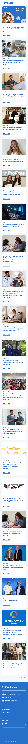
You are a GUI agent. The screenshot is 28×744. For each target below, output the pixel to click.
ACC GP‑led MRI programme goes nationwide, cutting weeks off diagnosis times (13, 328)
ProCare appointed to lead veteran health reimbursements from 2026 (13, 500)
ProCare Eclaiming (6, 709)
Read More (6, 35)
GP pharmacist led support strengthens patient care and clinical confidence (12, 431)
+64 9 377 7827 (8, 697)
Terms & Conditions (6, 712)
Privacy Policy (5, 715)
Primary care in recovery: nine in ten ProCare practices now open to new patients (13, 96)
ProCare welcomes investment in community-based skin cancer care (13, 62)
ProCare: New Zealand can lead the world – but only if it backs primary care (13, 29)
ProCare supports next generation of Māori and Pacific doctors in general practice (13, 192)
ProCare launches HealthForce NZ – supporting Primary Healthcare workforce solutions (13, 632)
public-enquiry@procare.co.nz (12, 700)
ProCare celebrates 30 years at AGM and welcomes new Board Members (13, 567)
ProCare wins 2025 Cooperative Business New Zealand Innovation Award (13, 666)
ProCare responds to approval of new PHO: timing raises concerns (12, 533)
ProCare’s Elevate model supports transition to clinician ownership (13, 362)
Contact (4, 704)
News (3, 706)
